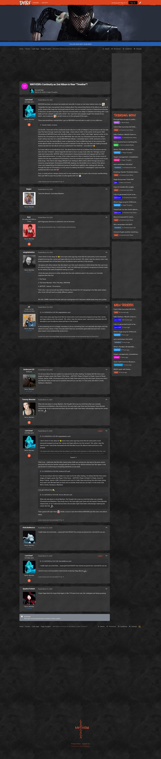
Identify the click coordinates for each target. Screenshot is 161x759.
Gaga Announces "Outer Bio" (124, 179)
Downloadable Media (127, 145)
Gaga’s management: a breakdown (126, 156)
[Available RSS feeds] (140, 626)
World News (125, 122)
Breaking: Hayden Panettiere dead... (126, 172)
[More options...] (106, 100)
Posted (45, 100)
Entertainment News (126, 130)
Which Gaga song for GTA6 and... (125, 202)
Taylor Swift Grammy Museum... (125, 361)
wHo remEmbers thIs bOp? (123, 164)
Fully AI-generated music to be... (125, 194)
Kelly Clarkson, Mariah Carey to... (125, 134)
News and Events (125, 182)
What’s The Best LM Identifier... (124, 149)
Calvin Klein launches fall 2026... (125, 126)
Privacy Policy (75, 743)
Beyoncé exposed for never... (124, 216)
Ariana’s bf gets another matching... (126, 232)
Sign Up (132, 3)
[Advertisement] (65, 66)
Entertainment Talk (130, 167)
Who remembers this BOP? (123, 224)
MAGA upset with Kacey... (123, 369)
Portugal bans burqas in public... (125, 119)
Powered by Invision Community (80, 746)
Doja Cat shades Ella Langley (124, 187)
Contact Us (86, 743)
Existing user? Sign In (119, 3)
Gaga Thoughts (52, 92)
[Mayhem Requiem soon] (80, 23)
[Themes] (140, 3)
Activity (45, 3)
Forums (36, 3)
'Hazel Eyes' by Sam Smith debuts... (126, 209)
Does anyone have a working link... (126, 141)
